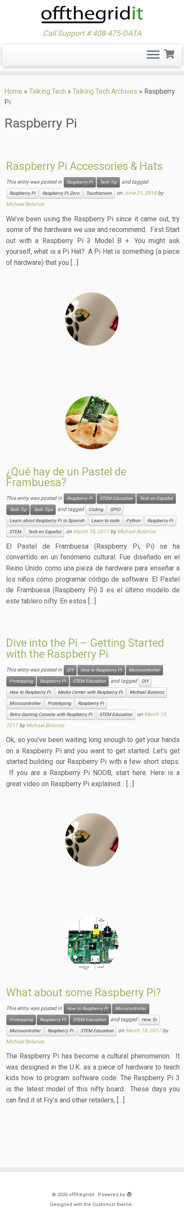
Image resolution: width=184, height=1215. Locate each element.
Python (133, 520)
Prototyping (21, 681)
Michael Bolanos (25, 204)
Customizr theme (112, 1204)
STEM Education (116, 498)
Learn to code (105, 520)
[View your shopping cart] (170, 53)
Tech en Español (156, 498)
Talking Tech (47, 91)
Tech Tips (43, 509)
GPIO (115, 509)
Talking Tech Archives (105, 91)
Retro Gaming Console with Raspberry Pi (50, 714)
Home (13, 91)
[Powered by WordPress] (129, 1193)
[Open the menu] (153, 55)
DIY (70, 670)
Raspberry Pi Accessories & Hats (84, 166)
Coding (96, 509)
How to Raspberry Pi (101, 670)
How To (149, 1019)
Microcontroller (144, 670)
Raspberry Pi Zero (60, 193)
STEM (15, 532)
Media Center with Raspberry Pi (90, 692)
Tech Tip (108, 182)
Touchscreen (99, 193)
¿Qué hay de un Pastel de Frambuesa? (66, 477)
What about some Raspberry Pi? (83, 992)
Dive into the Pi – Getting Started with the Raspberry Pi (85, 648)
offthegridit (81, 1194)
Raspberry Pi (80, 182)
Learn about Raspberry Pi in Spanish (46, 520)
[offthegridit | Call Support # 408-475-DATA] (92, 14)
